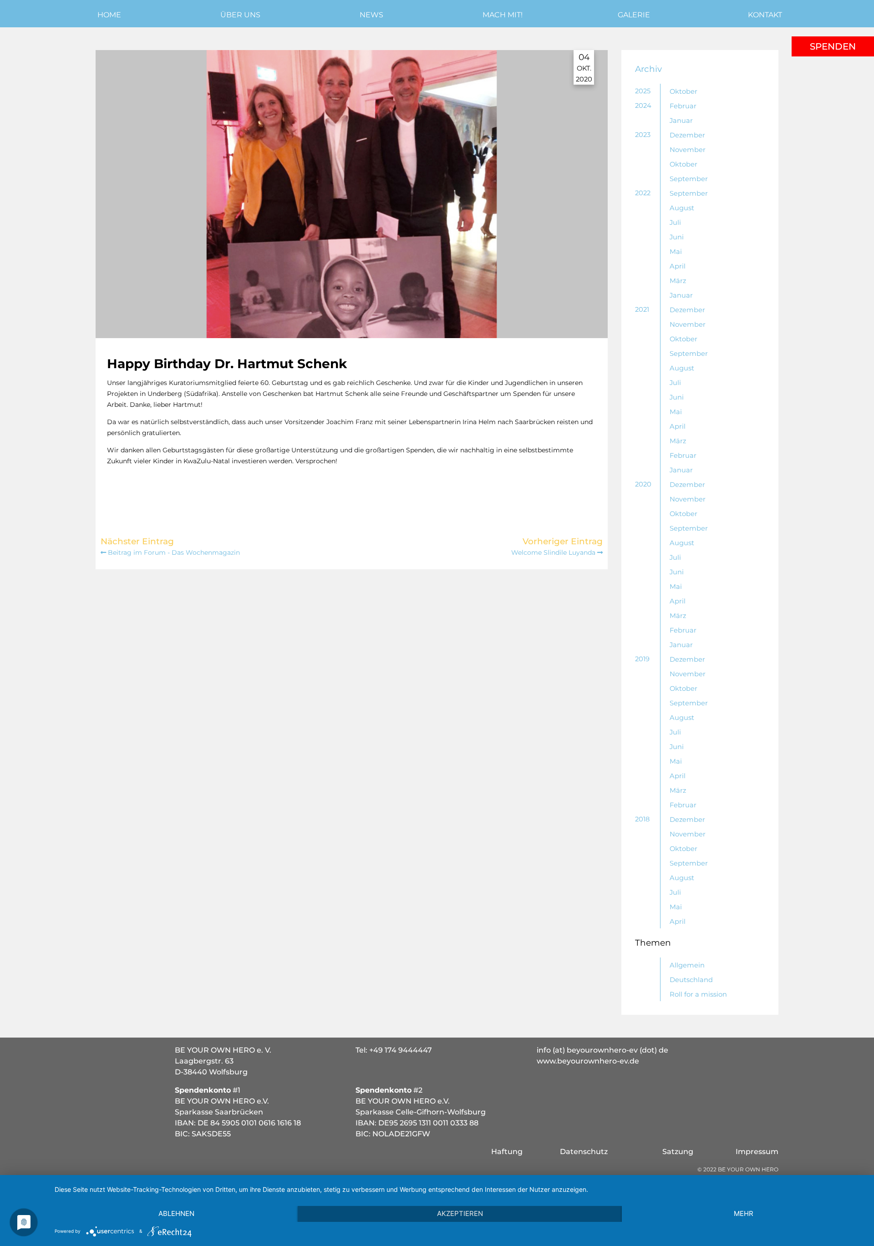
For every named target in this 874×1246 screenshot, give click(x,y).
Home (109, 14)
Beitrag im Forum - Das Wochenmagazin (173, 552)
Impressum (757, 1151)
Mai (676, 252)
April (678, 266)
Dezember (687, 135)
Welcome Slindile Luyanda (554, 552)
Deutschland (691, 980)
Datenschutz (584, 1151)
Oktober (683, 91)
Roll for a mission (698, 994)
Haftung (507, 1151)
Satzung (677, 1151)
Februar (683, 106)
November (688, 150)
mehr (743, 1213)
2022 (642, 193)
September (689, 179)
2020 (643, 484)
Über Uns (240, 14)
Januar (681, 120)
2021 (642, 309)
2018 (642, 819)
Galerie (634, 14)
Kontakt (765, 14)
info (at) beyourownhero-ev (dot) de (602, 1050)
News (371, 14)
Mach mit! (503, 14)
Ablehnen (176, 1213)
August (682, 208)
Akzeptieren (460, 1213)
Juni (677, 237)
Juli (675, 222)
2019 (642, 659)
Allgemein (687, 965)
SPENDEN (833, 46)
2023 (642, 135)
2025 (642, 91)
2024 (643, 105)
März (678, 281)
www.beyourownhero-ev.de (588, 1061)
